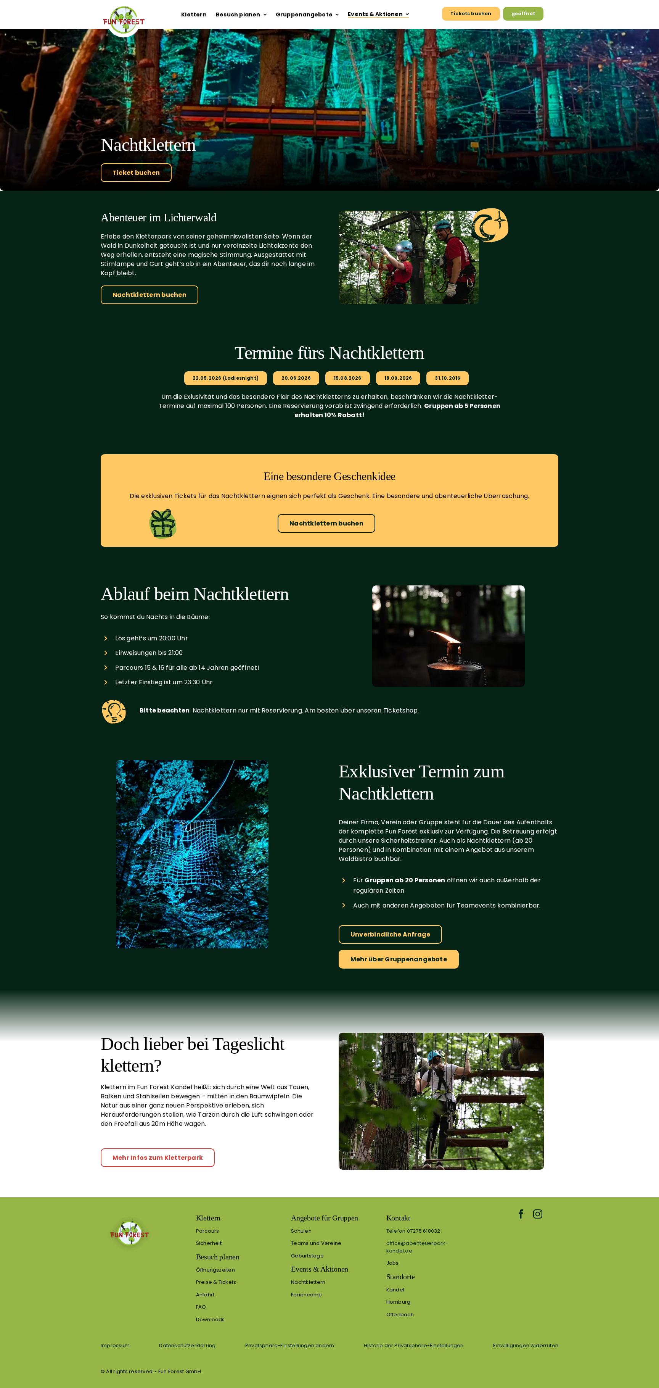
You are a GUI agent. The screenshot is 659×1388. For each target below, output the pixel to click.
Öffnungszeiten (215, 1270)
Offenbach (400, 1314)
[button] (289, 1345)
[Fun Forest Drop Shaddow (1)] (129, 1216)
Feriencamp (306, 1294)
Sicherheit (209, 1243)
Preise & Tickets (216, 1282)
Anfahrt (205, 1294)
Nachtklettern (308, 1282)
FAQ (201, 1307)
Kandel (395, 1289)
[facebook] (521, 1214)
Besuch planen (217, 1257)
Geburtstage (307, 1255)
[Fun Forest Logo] (123, 6)
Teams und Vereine (316, 1243)
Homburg (398, 1302)
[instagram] (537, 1214)
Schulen (301, 1231)
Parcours (207, 1231)
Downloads (210, 1319)
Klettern (208, 1218)
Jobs (392, 1263)
